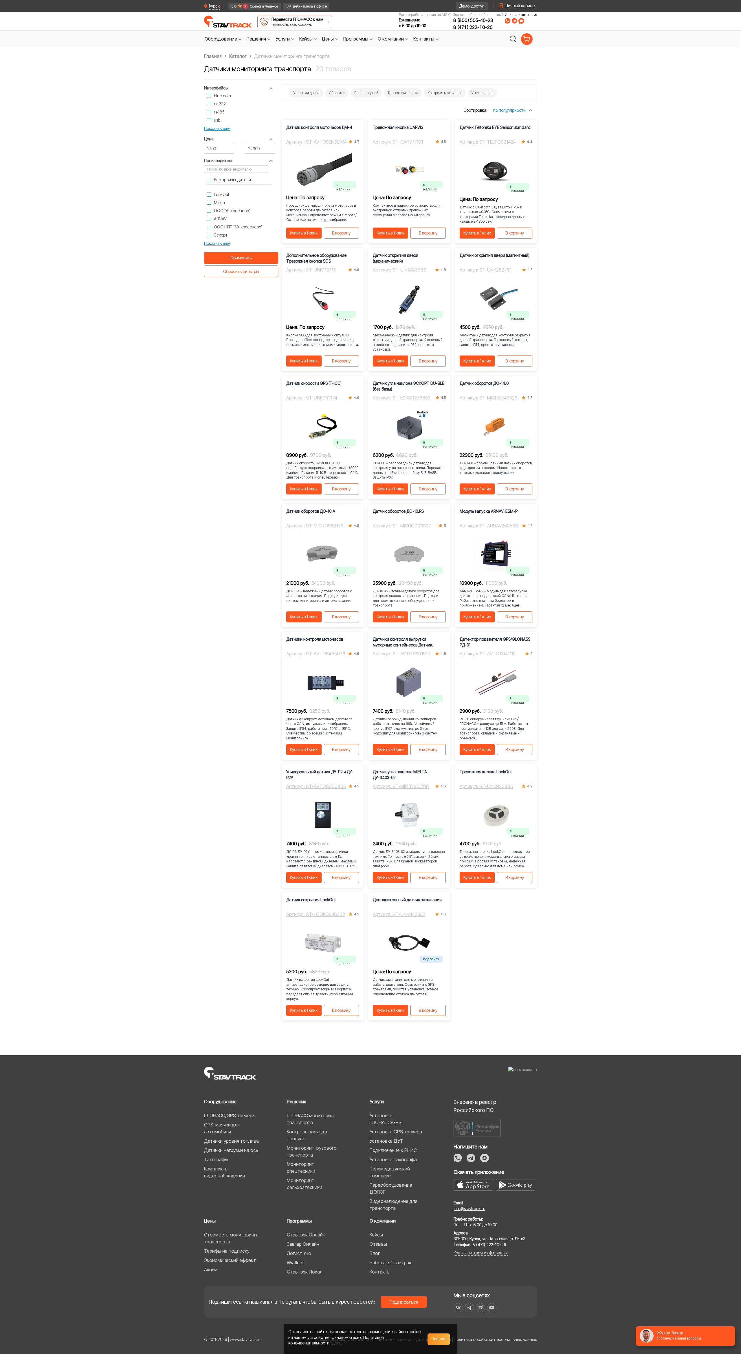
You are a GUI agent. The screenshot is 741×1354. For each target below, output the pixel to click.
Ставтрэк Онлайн (306, 1235)
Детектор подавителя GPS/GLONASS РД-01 (495, 642)
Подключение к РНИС (393, 1150)
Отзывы (378, 1244)
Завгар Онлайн (303, 1244)
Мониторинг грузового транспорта (312, 1151)
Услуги (377, 1101)
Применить (241, 257)
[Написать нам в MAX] (521, 21)
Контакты (380, 1272)
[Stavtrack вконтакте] (458, 1307)
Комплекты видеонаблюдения (224, 1172)
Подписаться (404, 1302)
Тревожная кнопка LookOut (486, 771)
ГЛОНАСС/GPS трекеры (230, 1115)
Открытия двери (306, 93)
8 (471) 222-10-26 (473, 27)
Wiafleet (295, 1262)
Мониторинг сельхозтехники (304, 1183)
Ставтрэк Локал (304, 1272)
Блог (375, 1253)
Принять (438, 1339)
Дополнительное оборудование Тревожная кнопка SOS (316, 258)
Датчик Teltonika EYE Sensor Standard (495, 127)
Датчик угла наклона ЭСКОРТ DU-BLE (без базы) (408, 386)
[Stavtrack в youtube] (492, 1307)
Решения (296, 1101)
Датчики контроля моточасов (314, 639)
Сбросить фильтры (241, 271)
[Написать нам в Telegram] (514, 21)
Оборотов (337, 93)
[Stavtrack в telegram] (469, 1307)
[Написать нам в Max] (484, 1158)
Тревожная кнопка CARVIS (398, 127)
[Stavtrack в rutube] (480, 1307)
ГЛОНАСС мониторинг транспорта (311, 1119)
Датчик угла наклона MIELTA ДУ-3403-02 (400, 774)
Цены (210, 1221)
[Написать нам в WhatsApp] (507, 21)
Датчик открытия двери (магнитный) (494, 255)
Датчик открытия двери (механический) (395, 258)
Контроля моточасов (445, 93)
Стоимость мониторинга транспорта (231, 1238)
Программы (299, 1221)
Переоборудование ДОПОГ (391, 1188)
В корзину (341, 232)
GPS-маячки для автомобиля (222, 1128)
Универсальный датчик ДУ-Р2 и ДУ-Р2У (320, 774)
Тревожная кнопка (403, 93)
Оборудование (220, 1101)
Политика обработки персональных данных (495, 1339)
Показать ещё (217, 128)
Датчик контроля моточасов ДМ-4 (319, 127)
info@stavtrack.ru (469, 1208)
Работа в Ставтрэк (390, 1262)
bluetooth (222, 95)
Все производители (232, 179)
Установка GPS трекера (396, 1132)
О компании (383, 1221)
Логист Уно (299, 1253)
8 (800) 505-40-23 (473, 20)
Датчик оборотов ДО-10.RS (398, 511)
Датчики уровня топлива (231, 1141)
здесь (335, 1342)
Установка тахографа (393, 1159)
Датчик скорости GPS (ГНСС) (314, 383)
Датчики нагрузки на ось (231, 1150)
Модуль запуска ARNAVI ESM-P (489, 511)
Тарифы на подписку (227, 1251)
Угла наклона (483, 93)
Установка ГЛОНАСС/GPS (385, 1119)
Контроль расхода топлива (307, 1135)
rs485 (219, 111)
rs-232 (220, 103)
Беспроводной (366, 93)
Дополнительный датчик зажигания (407, 899)
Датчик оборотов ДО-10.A (310, 511)
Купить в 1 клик (304, 232)
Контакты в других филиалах (481, 1252)
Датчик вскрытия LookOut (311, 899)
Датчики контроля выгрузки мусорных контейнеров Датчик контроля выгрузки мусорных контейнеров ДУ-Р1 (402, 642)
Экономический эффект (230, 1260)
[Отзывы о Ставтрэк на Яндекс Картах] (252, 6)
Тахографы (216, 1159)
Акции (210, 1269)
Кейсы (376, 1235)
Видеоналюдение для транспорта (393, 1204)
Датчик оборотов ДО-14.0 (484, 383)
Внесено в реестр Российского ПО (475, 1106)
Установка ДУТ (386, 1141)
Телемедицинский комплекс (390, 1172)
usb (217, 120)
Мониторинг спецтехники (301, 1167)
